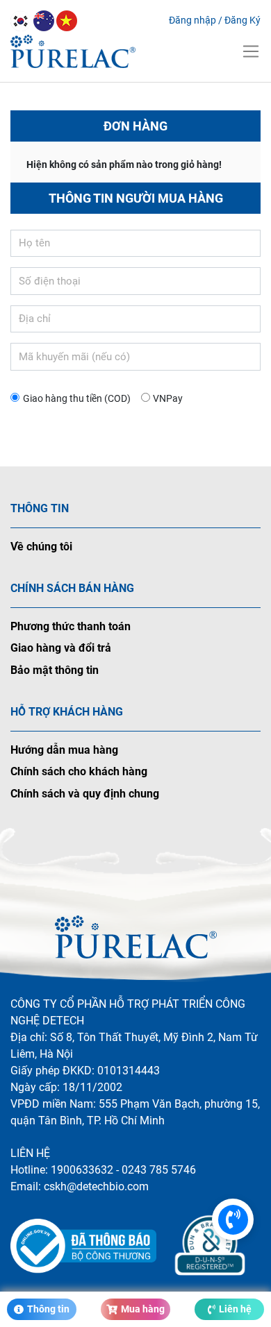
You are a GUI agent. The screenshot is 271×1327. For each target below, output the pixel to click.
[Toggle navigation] (251, 51)
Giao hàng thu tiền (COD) (77, 398)
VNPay (168, 398)
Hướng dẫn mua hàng (64, 750)
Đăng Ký (242, 20)
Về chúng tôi (41, 546)
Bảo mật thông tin (54, 670)
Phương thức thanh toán (70, 626)
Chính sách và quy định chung (84, 793)
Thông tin (48, 1309)
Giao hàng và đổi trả (60, 647)
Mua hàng (143, 1309)
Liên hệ (235, 1309)
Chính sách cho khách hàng (78, 771)
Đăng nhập (192, 20)
